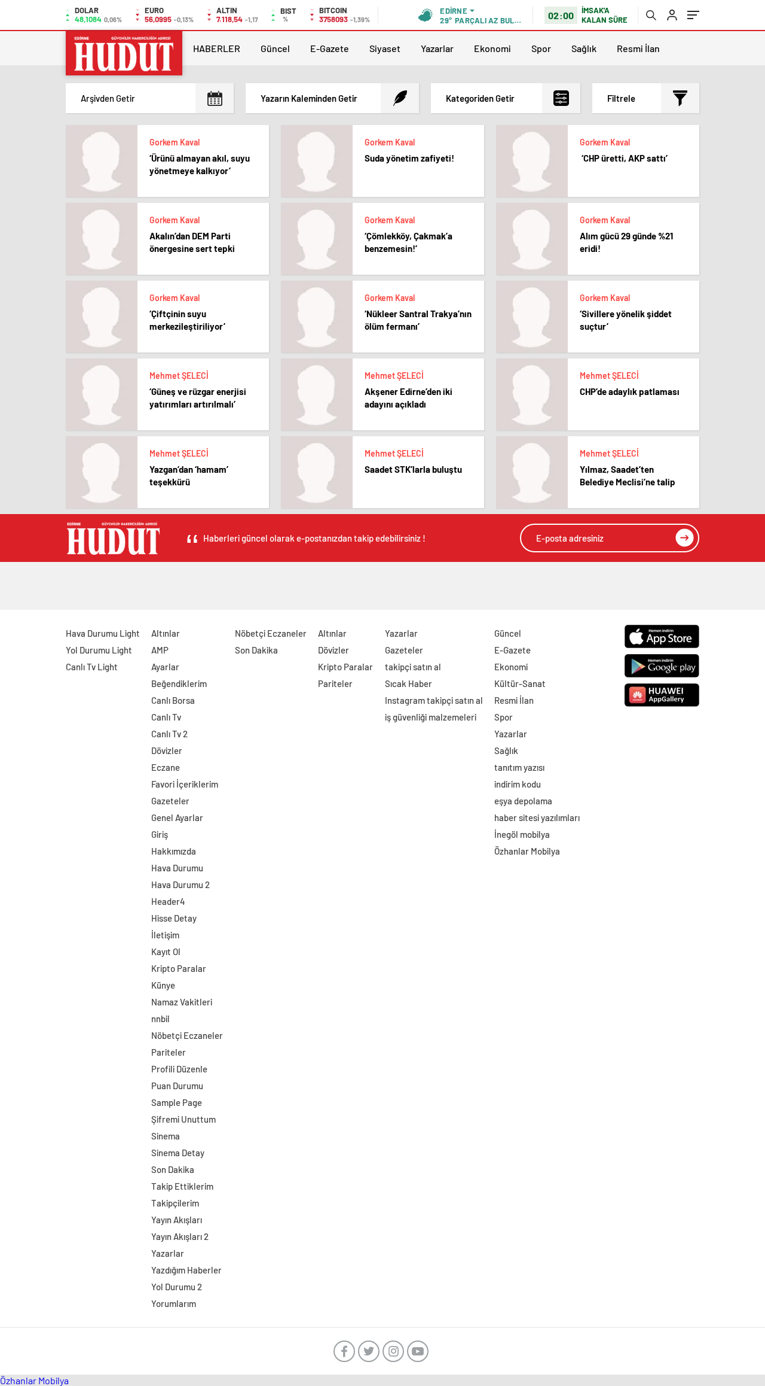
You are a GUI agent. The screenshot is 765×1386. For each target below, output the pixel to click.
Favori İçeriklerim (184, 784)
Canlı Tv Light (92, 666)
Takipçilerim (175, 1202)
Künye (163, 985)
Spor (541, 48)
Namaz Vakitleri (181, 1001)
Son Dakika (172, 1169)
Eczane (165, 767)
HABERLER (216, 48)
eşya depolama (523, 800)
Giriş (159, 834)
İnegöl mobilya (522, 834)
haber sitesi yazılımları (537, 817)
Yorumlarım (173, 1303)
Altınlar (165, 633)
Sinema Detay (177, 1152)
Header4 (168, 901)
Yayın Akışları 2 (180, 1236)
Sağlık (583, 48)
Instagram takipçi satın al (434, 700)
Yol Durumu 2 (176, 1286)
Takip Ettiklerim (182, 1186)
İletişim (165, 934)
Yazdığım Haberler (186, 1270)
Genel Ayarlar (177, 817)
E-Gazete (329, 48)
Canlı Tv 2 (169, 733)
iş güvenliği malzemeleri (430, 717)
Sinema (165, 1135)
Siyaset (384, 48)
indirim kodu (517, 784)
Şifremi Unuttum (183, 1119)
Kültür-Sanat (520, 683)
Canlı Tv (166, 717)
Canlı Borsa (173, 700)
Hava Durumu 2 (180, 884)
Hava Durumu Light (103, 633)
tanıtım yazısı (519, 767)
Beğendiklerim (179, 683)
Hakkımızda (173, 851)
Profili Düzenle (179, 1068)
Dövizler (166, 750)
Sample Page (176, 1102)
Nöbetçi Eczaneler (187, 1035)
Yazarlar (437, 48)
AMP (160, 650)
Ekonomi (492, 48)
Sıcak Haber (408, 683)
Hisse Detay (174, 918)
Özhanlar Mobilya (527, 851)
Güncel (275, 48)
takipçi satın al (413, 666)
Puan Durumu (177, 1085)
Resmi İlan (638, 48)
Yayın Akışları (176, 1219)
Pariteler (168, 1052)
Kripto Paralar (178, 968)
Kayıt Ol (165, 951)
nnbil (160, 1018)
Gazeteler (170, 800)
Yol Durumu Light (99, 650)
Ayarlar (165, 666)
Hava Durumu (177, 867)
